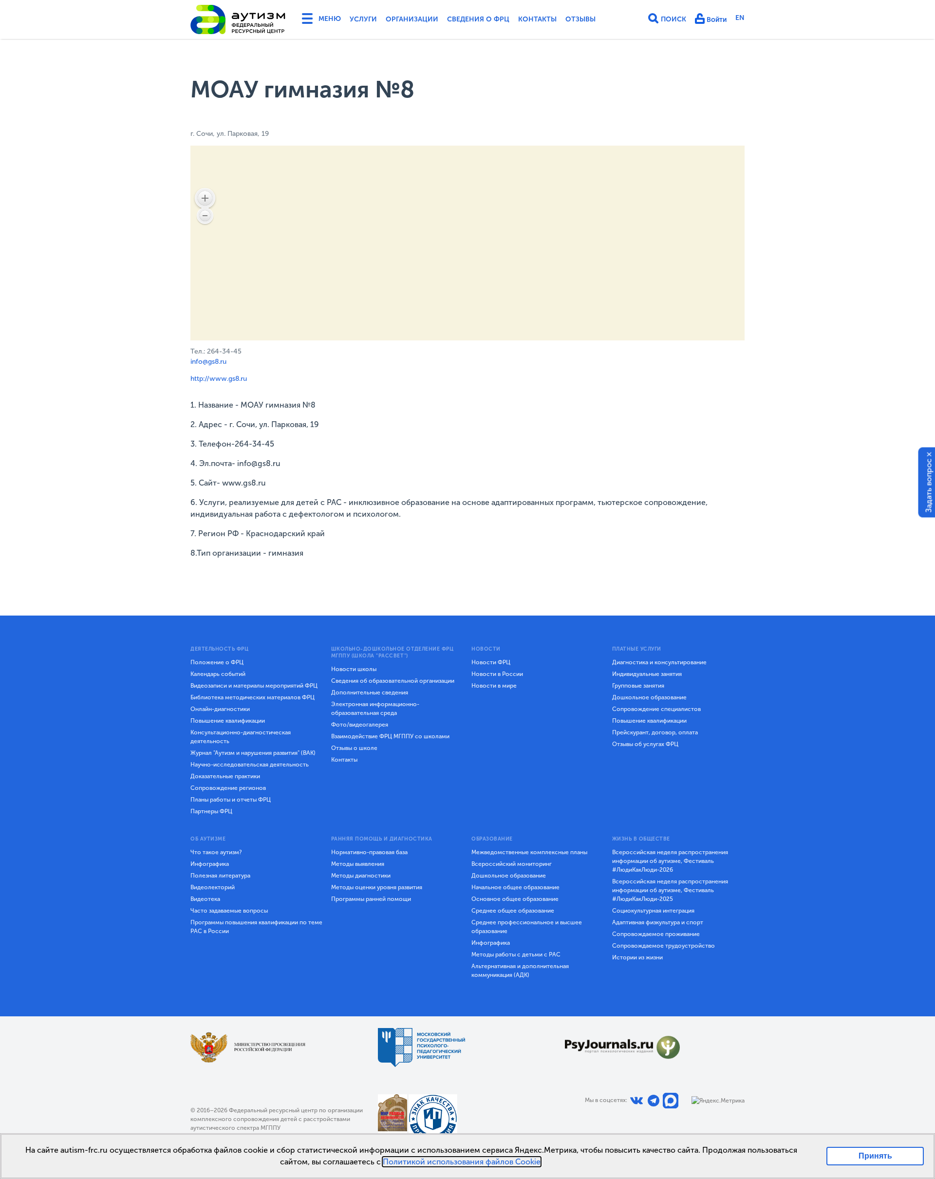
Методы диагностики (361, 875)
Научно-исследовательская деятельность (249, 764)
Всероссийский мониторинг (511, 864)
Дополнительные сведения (369, 692)
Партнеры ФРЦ (211, 811)
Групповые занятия (638, 685)
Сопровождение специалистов (656, 709)
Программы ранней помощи (371, 899)
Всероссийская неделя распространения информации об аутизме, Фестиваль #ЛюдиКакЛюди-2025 (670, 890)
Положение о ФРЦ (216, 662)
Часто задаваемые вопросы (229, 910)
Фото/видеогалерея (359, 724)
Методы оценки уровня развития (376, 887)
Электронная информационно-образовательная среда (375, 708)
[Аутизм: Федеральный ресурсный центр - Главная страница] (238, 19)
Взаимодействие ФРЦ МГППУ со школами (390, 736)
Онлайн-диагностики (220, 709)
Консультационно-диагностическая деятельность (240, 737)
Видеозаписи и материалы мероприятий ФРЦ (254, 685)
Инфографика (209, 864)
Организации (412, 19)
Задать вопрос (929, 486)
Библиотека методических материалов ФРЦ (252, 697)
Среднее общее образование (512, 910)
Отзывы (580, 19)
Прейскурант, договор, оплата (655, 732)
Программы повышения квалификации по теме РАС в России (256, 927)
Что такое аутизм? (216, 852)
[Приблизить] (205, 198)
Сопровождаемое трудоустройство (663, 945)
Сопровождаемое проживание (656, 934)
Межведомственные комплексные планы (529, 852)
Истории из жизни (637, 957)
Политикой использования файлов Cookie (462, 1161)
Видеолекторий (212, 887)
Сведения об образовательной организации (392, 680)
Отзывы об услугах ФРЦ (645, 744)
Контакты (537, 19)
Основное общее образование (515, 899)
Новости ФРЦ (490, 662)
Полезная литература (220, 875)
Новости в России (497, 674)
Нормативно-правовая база (369, 852)
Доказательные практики (225, 776)
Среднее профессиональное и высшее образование (526, 927)
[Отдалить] (205, 216)
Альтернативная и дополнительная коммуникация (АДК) (520, 970)
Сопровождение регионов (228, 788)
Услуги (363, 19)
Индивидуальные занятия (647, 674)
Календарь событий (217, 674)
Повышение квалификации (227, 720)
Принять (875, 1156)
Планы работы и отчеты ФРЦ (230, 799)
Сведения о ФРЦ (478, 19)
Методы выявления (357, 864)
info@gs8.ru (208, 361)
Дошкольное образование (649, 697)
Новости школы (353, 669)
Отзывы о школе (354, 748)
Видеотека (205, 899)
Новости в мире (494, 685)
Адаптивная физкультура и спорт (657, 922)
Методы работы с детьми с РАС (516, 954)
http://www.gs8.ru (218, 378)
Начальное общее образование (515, 887)
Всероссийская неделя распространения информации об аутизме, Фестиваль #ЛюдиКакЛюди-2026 (670, 861)
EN (740, 18)
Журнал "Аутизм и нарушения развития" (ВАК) (253, 752)
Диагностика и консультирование (659, 662)
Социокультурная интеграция (653, 910)
